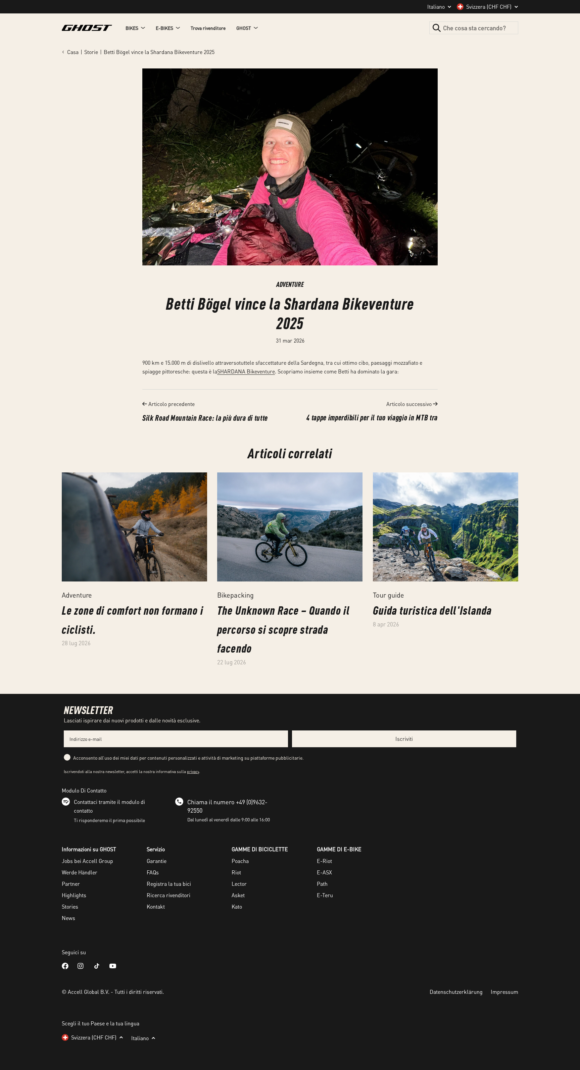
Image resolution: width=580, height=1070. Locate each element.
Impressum (504, 991)
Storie (91, 51)
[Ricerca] (437, 28)
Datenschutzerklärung (456, 991)
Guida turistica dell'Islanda (432, 610)
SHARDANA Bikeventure (246, 371)
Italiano (436, 6)
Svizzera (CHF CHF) (489, 6)
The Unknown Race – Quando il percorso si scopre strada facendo (283, 629)
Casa (73, 51)
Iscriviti (404, 738)
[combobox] (473, 27)
